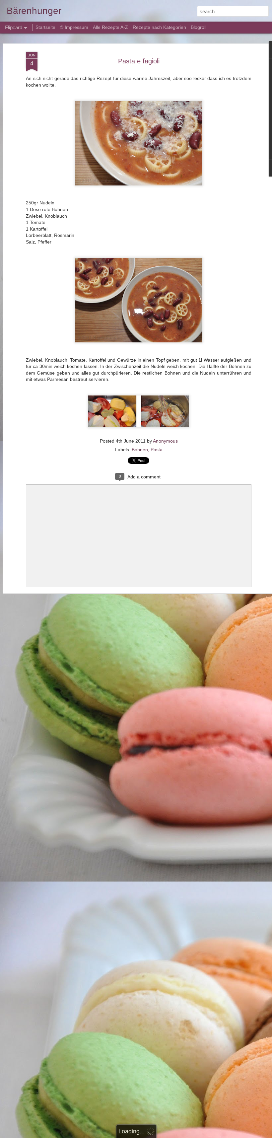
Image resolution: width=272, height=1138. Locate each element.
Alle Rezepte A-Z (110, 27)
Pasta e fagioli (139, 61)
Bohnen (140, 449)
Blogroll (198, 27)
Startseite (46, 27)
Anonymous (165, 441)
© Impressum (74, 27)
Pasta (157, 449)
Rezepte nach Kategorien (159, 27)
